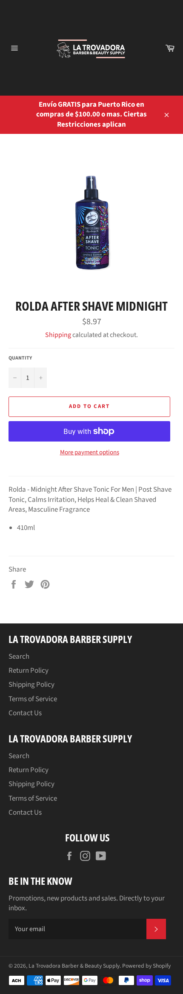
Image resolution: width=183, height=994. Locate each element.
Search (19, 656)
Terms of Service (33, 699)
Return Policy (29, 670)
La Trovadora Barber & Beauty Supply (74, 966)
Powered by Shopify (146, 966)
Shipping (58, 335)
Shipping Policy (31, 685)
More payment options (89, 452)
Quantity (20, 358)
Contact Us (25, 713)
